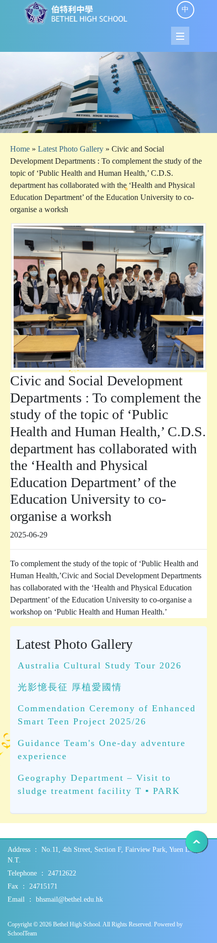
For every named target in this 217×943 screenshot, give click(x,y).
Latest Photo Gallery (70, 149)
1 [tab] (108, 120)
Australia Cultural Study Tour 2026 (100, 665)
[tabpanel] (108, 92)
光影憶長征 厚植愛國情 (70, 687)
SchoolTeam (22, 933)
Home (20, 149)
